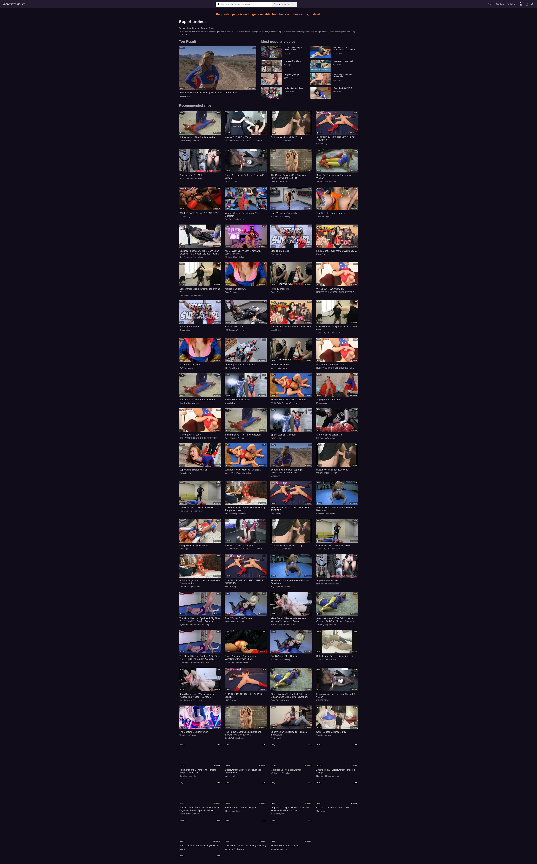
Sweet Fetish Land (279, 292)
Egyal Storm (321, 254)
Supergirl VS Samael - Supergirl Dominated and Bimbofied (209, 92)
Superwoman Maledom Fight (193, 470)
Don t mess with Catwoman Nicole (196, 507)
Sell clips (511, 4)
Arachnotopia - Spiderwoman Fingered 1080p (335, 771)
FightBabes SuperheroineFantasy (194, 624)
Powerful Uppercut (280, 289)
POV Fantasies (231, 292)
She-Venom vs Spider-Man (329, 435)
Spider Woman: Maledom (237, 399)
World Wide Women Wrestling (284, 403)
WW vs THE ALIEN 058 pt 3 (239, 545)
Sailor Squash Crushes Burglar (331, 732)
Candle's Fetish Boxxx (280, 181)
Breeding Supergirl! (280, 251)
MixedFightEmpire (279, 849)
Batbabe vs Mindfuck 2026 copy (286, 137)
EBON (182, 849)
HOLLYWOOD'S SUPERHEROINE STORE (243, 141)
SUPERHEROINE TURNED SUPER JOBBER (243, 695)
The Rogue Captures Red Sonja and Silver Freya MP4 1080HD (289, 176)
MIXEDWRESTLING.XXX (14, 4)
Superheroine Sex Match (191, 175)
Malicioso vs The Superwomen (286, 770)
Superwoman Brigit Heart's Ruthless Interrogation (289, 733)
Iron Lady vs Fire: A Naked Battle (241, 364)
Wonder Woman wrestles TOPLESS (289, 399)
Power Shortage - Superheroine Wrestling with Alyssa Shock (240, 657)
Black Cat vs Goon (234, 326)
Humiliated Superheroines (190, 178)
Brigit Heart (276, 738)
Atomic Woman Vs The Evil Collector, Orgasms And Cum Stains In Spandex (335, 619)
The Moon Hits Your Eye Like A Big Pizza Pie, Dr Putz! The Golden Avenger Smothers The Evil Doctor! (199, 620)
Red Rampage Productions (191, 257)
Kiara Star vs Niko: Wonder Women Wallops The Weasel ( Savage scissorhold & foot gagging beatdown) (289, 620)
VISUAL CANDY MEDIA (281, 141)
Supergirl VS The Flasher (329, 399)
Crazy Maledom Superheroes (194, 545)
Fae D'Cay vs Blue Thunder (239, 618)
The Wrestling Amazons (235, 513)
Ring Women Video (324, 852)
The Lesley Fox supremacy (191, 295)
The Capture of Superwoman (193, 732)
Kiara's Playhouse (279, 814)
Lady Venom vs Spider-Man (284, 213)
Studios (500, 4)
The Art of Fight (323, 216)
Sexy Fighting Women (189, 141)
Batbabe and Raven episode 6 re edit (334, 656)
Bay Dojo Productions (234, 219)
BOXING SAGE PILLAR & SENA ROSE (199, 213)
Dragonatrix (185, 96)
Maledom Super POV (235, 289)
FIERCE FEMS (231, 181)
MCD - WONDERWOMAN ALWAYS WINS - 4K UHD (243, 252)
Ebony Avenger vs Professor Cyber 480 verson (244, 176)
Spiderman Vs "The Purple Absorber (197, 137)
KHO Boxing (321, 143)
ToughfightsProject (187, 735)
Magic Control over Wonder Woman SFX (336, 251)
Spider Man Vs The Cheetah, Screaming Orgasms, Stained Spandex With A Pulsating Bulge (199, 809)
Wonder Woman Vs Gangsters (286, 845)
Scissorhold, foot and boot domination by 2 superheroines (245, 509)
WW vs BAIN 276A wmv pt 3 (330, 289)
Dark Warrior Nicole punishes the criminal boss (200, 290)
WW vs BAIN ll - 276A (190, 435)
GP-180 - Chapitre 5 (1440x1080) (332, 807)
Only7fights (230, 403)
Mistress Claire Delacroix (236, 257)
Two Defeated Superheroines (330, 213)
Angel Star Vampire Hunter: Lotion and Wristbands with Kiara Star (290, 809)
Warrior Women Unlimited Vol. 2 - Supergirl (241, 214)
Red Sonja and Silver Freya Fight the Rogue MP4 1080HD (197, 771)
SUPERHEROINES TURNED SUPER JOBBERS (335, 138)
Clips (490, 4)
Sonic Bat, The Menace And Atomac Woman (334, 176)
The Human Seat (323, 735)
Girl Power (321, 811)
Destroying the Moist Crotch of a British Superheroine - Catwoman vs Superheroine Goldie (335, 847)
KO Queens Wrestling (280, 216)
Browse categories (282, 4)
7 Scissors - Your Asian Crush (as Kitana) (245, 845)
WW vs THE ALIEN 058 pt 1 (239, 137)
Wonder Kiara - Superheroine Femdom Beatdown (335, 509)
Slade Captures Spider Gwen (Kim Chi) (198, 845)
